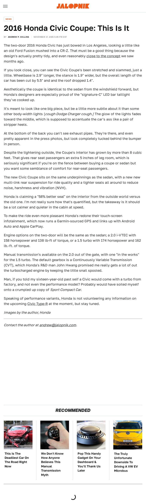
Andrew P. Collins (18, 37)
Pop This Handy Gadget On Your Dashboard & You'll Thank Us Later (89, 462)
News (9, 19)
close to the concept (103, 56)
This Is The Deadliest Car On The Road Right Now (17, 460)
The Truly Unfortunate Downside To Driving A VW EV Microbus (126, 462)
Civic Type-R (37, 304)
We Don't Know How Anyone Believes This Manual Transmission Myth (52, 464)
